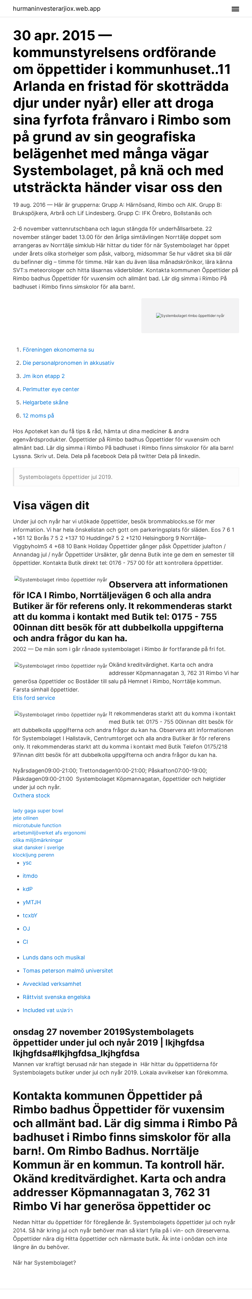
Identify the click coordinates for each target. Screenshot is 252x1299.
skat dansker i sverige (38, 847)
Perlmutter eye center (51, 389)
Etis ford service (34, 698)
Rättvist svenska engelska (56, 997)
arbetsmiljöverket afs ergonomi (49, 833)
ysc (27, 862)
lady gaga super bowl (38, 811)
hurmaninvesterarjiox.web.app (56, 9)
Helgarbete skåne (45, 402)
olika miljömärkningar (38, 840)
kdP (28, 889)
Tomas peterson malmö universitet (68, 970)
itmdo (30, 876)
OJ (26, 928)
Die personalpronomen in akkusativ (68, 363)
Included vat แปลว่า (48, 1010)
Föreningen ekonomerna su (58, 349)
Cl (25, 942)
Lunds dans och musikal (54, 957)
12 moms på (38, 415)
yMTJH (32, 902)
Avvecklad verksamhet (52, 984)
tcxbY (30, 915)
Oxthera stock (31, 795)
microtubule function (37, 825)
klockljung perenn (33, 855)
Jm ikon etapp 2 (44, 376)
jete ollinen (25, 818)
